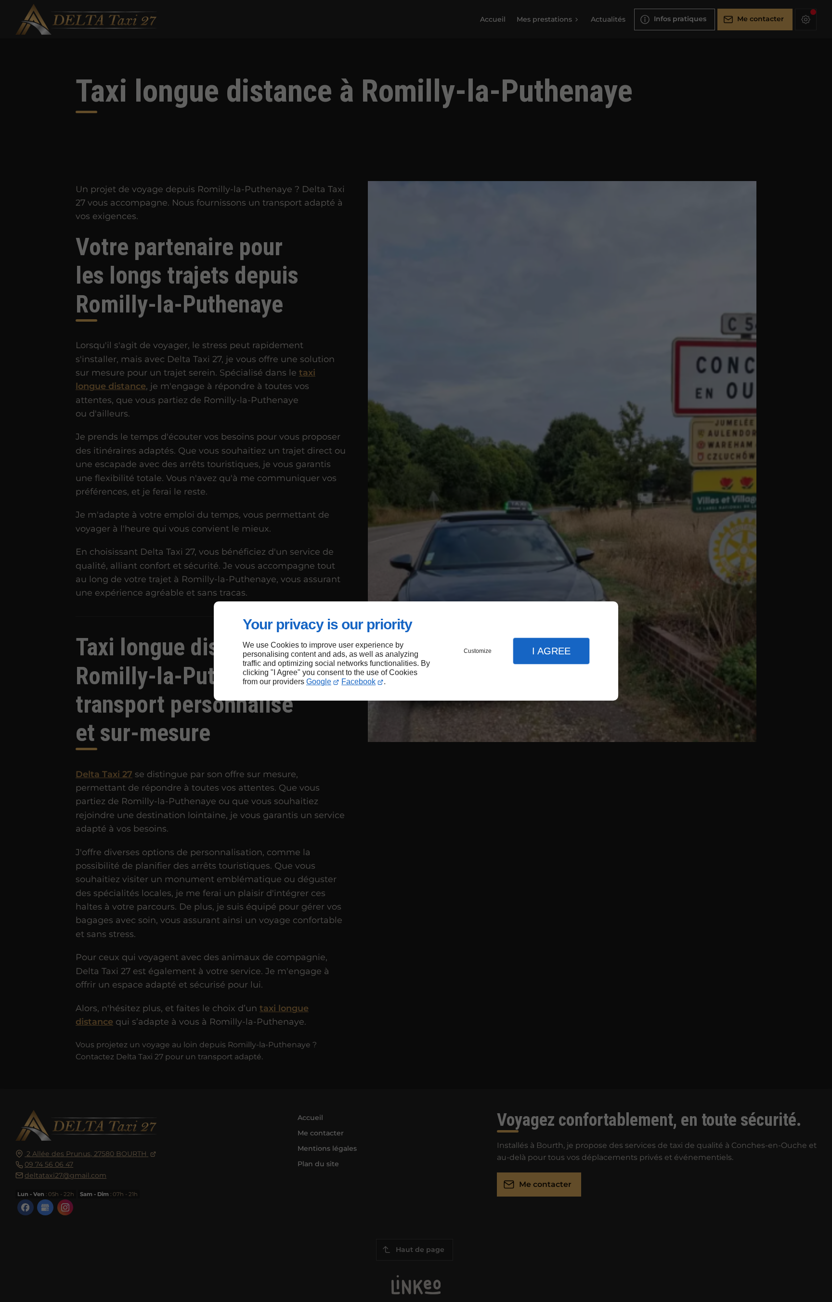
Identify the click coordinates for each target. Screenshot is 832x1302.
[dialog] (416, 651)
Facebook (358, 681)
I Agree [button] (551, 651)
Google (318, 681)
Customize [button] (478, 651)
